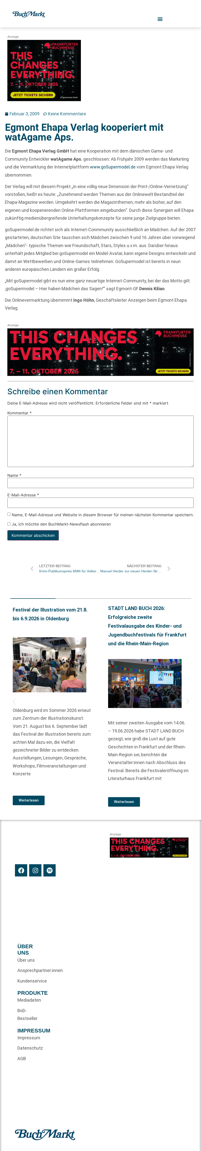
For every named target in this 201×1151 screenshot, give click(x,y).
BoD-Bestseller (26, 1014)
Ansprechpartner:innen (26, 970)
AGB (21, 1058)
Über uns (26, 960)
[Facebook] (21, 870)
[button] (14, 701)
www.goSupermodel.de (113, 166)
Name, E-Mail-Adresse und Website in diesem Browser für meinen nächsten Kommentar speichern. (103, 515)
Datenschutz (26, 1048)
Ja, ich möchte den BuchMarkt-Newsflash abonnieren (61, 524)
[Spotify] (49, 870)
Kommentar (19, 413)
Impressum (26, 1037)
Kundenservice (26, 980)
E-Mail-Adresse (23, 495)
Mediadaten (26, 1000)
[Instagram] (35, 870)
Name (14, 475)
